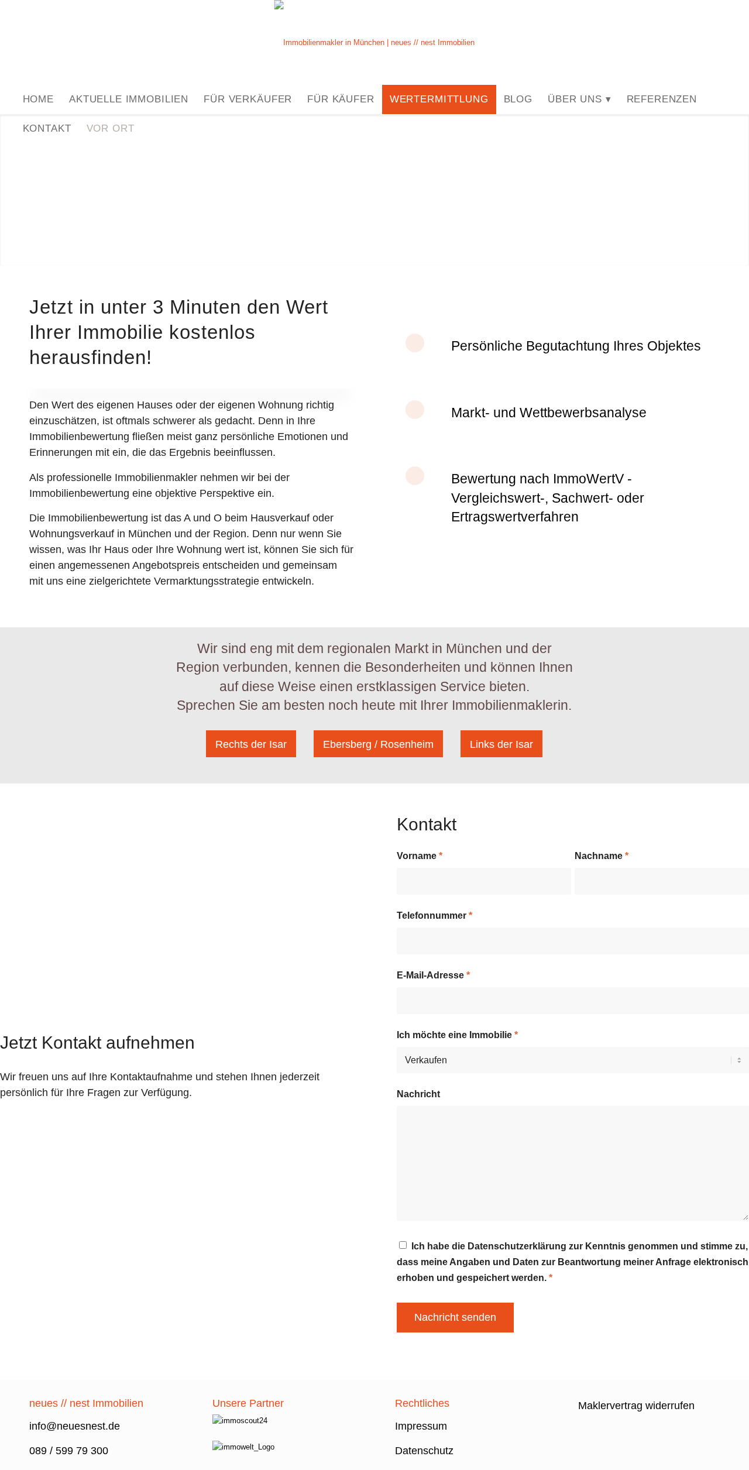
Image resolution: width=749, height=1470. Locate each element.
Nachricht (418, 1094)
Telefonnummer (434, 916)
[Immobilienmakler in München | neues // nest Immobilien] (374, 42)
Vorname (419, 856)
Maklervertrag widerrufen (636, 1405)
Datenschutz (424, 1451)
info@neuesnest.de (76, 1426)
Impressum (421, 1426)
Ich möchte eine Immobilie (457, 1035)
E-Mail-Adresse (433, 975)
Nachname (601, 856)
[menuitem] (38, 99)
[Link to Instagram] (725, 42)
